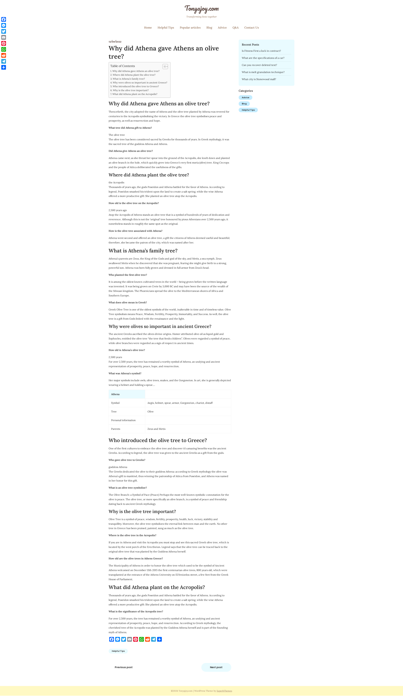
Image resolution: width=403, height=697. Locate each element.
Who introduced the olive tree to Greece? (136, 86)
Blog (209, 27)
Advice (222, 27)
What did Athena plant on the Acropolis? (134, 94)
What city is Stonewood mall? (259, 79)
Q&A (236, 27)
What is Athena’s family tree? (129, 78)
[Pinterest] (4, 43)
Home (148, 27)
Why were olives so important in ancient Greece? (140, 82)
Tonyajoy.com (201, 8)
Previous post (124, 667)
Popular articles (190, 27)
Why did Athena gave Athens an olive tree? (135, 71)
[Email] (4, 37)
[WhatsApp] (4, 49)
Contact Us (251, 27)
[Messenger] (4, 25)
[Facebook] (4, 19)
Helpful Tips (166, 27)
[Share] (4, 67)
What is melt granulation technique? (263, 72)
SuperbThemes (224, 690)
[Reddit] (4, 55)
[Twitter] (4, 31)
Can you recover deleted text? (259, 65)
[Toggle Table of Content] (163, 66)
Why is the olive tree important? (131, 90)
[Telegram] (4, 61)
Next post (216, 667)
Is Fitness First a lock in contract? (261, 50)
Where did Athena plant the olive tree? (134, 74)
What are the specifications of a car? (263, 57)
